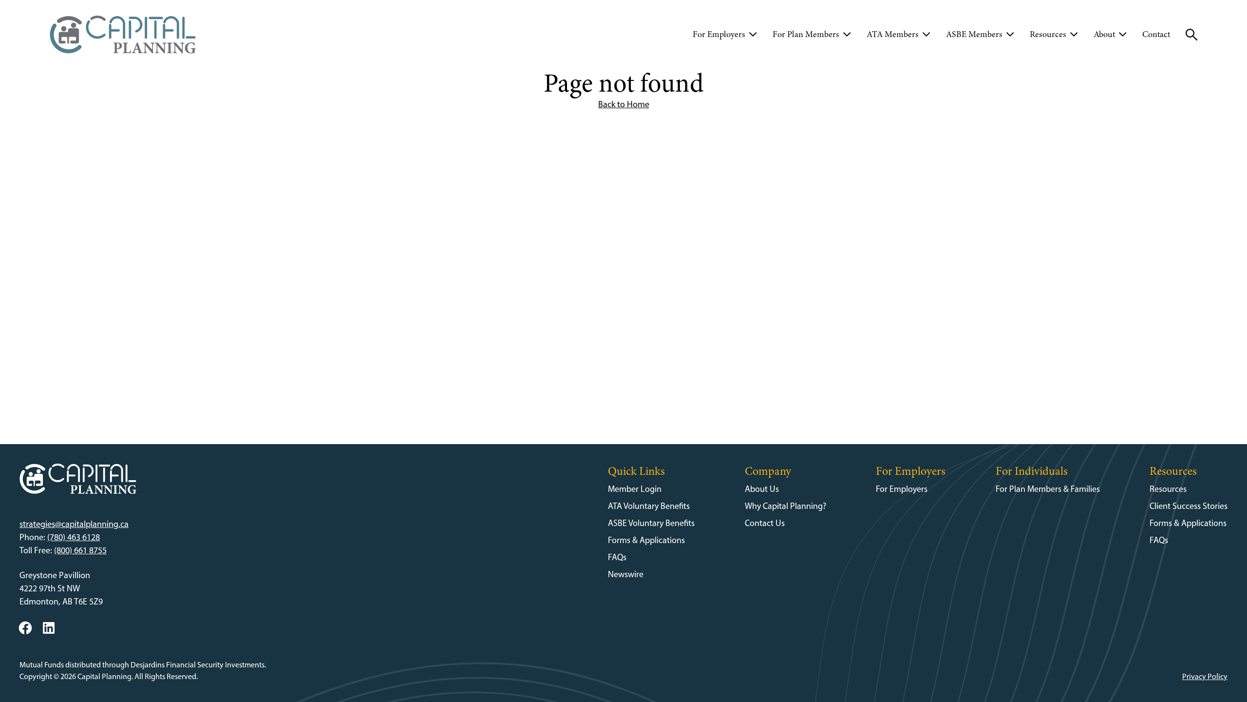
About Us (762, 489)
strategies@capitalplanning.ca (74, 524)
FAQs (617, 557)
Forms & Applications (646, 540)
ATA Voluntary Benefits (649, 506)
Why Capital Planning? (785, 506)
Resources (1168, 489)
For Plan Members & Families (1048, 489)
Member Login (634, 489)
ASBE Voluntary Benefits (651, 523)
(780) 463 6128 (73, 537)
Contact (1156, 34)
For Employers (901, 489)
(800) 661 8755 (80, 550)
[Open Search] (1191, 34)
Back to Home (623, 104)
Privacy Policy (1205, 676)
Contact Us (765, 523)
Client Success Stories (1189, 506)
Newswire (625, 574)
